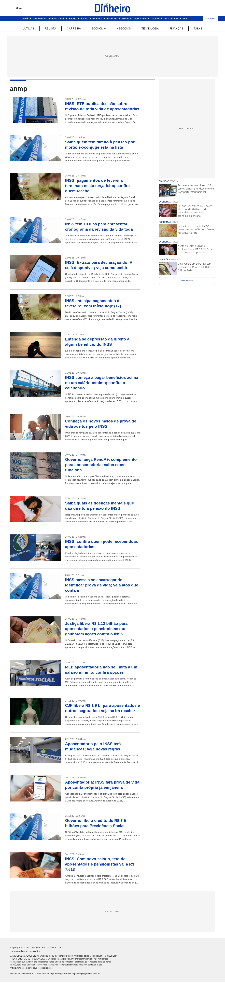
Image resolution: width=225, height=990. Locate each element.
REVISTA (50, 28)
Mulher (156, 18)
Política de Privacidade (21, 973)
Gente (84, 18)
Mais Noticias (187, 280)
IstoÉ (25, 18)
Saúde (72, 18)
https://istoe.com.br (20, 968)
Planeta (97, 18)
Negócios (124, 28)
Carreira (74, 28)
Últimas (28, 28)
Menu (125, 18)
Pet (185, 18)
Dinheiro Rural (56, 18)
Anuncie (210, 18)
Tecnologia (150, 28)
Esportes (112, 18)
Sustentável (171, 18)
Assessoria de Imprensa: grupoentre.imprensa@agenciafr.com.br (67, 973)
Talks (198, 28)
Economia (99, 28)
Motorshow (140, 18)
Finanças (176, 28)
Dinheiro (38, 18)
